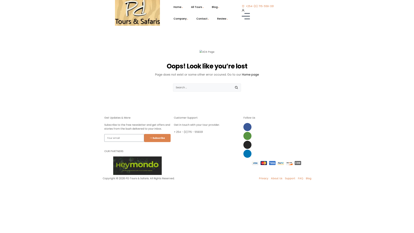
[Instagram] (247, 145)
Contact (201, 19)
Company (180, 19)
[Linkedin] (247, 154)
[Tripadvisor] (247, 136)
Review (221, 19)
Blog (215, 7)
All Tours (196, 7)
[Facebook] (247, 127)
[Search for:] (207, 87)
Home (177, 7)
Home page (250, 74)
